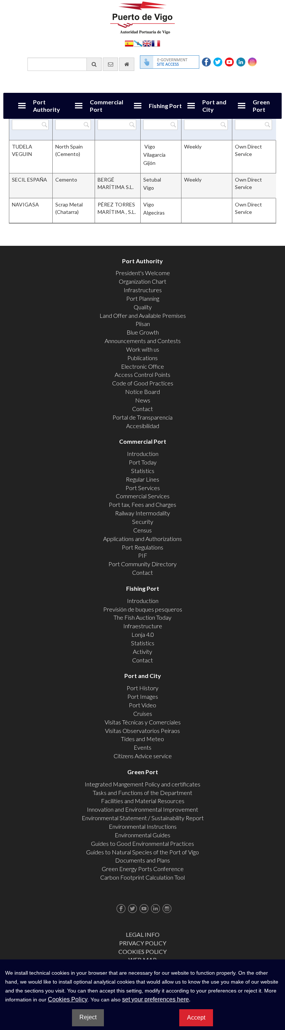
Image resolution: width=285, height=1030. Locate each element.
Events (142, 747)
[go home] (126, 64)
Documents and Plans (142, 860)
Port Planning (142, 298)
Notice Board (142, 391)
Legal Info (143, 934)
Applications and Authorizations (142, 538)
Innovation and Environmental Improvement (142, 809)
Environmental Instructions (143, 826)
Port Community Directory (142, 563)
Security (142, 521)
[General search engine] (94, 64)
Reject (87, 1017)
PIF (142, 555)
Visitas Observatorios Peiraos (142, 730)
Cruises (142, 713)
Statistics (142, 470)
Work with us (142, 349)
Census (142, 530)
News (142, 400)
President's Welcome (142, 272)
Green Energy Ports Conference (143, 868)
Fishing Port (165, 105)
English (146, 42)
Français (155, 42)
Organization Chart (142, 281)
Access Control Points (142, 374)
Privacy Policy (142, 942)
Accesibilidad (142, 425)
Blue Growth (143, 332)
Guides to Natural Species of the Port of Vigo (142, 851)
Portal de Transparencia (142, 417)
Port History (142, 687)
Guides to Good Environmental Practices (142, 843)
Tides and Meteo (142, 738)
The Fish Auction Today (142, 617)
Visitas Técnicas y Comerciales (143, 722)
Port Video (142, 704)
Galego (138, 42)
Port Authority (46, 105)
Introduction (142, 453)
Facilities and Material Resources (142, 800)
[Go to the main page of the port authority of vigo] (142, 16)
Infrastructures (143, 289)
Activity (142, 651)
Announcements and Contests (143, 340)
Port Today (143, 462)
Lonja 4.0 (142, 634)
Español (129, 42)
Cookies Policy (142, 951)
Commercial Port (106, 105)
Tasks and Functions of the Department (142, 792)
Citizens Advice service (143, 755)
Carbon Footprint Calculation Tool (142, 877)
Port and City (214, 105)
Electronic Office (142, 366)
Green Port (261, 105)
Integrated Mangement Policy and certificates (142, 784)
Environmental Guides (142, 834)
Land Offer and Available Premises (142, 315)
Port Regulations (142, 547)
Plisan (142, 323)
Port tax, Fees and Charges (142, 504)
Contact (142, 408)
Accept (196, 1017)
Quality (143, 306)
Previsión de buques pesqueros (142, 609)
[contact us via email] (110, 64)
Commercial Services (143, 495)
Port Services (142, 487)
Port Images (142, 696)
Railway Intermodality (142, 512)
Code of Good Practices (142, 383)
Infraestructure (142, 625)
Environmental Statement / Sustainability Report (143, 817)
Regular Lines (142, 479)
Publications (142, 357)
